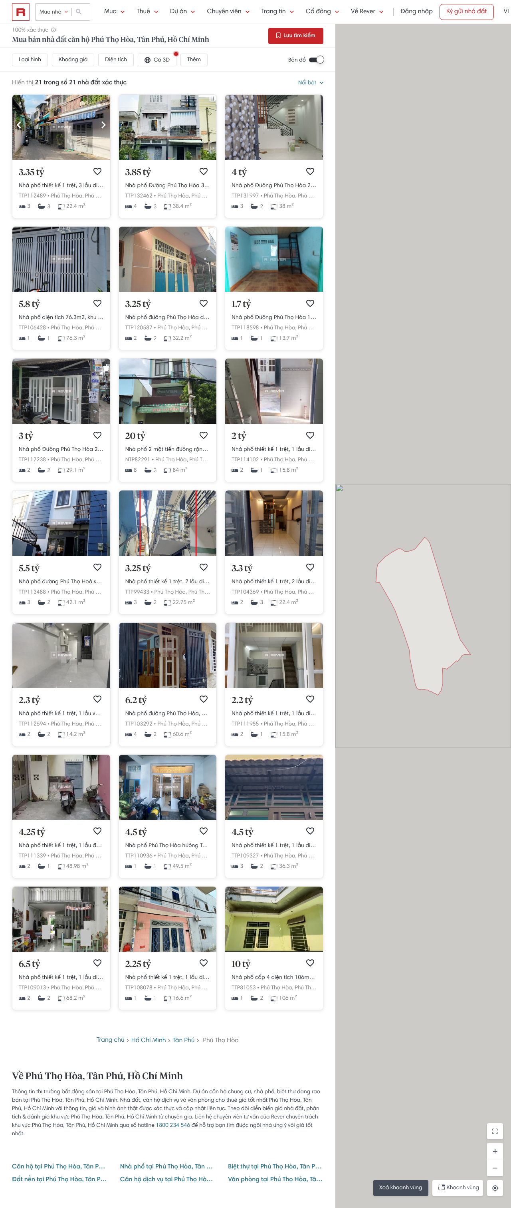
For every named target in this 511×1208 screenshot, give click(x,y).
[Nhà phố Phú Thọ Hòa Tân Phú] (168, 818)
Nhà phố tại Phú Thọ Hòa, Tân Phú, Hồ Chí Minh (168, 1167)
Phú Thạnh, (311, 196)
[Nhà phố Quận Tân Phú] (61, 290)
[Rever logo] (21, 12)
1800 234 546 (173, 1125)
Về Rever (363, 12)
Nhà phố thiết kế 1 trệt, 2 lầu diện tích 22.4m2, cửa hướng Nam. (274, 582)
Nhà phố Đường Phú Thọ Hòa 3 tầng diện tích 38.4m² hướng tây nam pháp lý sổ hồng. (167, 186)
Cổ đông (318, 12)
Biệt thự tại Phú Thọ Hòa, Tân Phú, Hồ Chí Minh (275, 1167)
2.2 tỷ (242, 700)
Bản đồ (297, 60)
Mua (110, 12)
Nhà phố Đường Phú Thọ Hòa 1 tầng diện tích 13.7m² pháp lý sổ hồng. (274, 318)
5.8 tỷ (29, 304)
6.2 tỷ (136, 700)
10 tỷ (241, 964)
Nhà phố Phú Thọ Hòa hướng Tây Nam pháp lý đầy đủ (167, 846)
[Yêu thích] (97, 171)
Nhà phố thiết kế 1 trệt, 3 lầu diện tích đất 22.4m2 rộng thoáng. (61, 186)
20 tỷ (135, 436)
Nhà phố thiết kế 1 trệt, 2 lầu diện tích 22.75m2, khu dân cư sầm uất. (167, 582)
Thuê (143, 12)
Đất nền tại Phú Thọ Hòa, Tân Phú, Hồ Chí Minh (59, 1180)
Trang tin (273, 12)
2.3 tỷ (29, 700)
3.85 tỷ (138, 172)
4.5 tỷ (136, 832)
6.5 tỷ (29, 964)
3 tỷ (26, 436)
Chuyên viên (224, 12)
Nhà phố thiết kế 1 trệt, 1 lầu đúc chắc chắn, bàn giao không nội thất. (61, 846)
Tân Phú (184, 1041)
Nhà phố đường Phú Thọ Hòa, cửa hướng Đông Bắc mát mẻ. (167, 714)
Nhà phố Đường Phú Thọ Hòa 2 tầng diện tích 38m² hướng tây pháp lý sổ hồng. (274, 186)
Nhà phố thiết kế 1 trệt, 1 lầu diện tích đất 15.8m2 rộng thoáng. (274, 450)
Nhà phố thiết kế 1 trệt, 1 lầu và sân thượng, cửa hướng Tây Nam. (61, 714)
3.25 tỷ (138, 304)
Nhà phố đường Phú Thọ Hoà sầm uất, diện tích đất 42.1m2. (61, 582)
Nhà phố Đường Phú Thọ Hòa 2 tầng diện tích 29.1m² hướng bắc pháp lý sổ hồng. (61, 450)
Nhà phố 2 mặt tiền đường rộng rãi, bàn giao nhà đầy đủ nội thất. (167, 450)
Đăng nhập (416, 12)
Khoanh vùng (463, 1188)
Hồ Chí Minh (148, 1041)
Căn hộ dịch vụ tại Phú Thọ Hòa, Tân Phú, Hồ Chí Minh (168, 1180)
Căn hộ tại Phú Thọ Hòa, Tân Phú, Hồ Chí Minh (59, 1167)
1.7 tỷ (241, 304)
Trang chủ (111, 1040)
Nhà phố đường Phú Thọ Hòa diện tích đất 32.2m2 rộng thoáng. (167, 318)
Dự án (178, 12)
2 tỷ (239, 436)
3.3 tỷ (242, 568)
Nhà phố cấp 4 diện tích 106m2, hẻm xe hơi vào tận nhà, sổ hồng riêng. (274, 978)
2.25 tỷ (138, 964)
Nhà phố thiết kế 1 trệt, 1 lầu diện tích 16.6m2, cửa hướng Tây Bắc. (167, 978)
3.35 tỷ (31, 172)
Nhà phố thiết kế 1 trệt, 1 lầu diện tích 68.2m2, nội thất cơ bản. (61, 978)
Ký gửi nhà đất (466, 12)
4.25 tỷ (32, 832)
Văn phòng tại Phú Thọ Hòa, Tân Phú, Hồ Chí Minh (275, 1180)
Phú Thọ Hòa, (67, 196)
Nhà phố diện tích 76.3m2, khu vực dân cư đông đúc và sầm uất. (61, 318)
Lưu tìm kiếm (298, 36)
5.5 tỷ (29, 568)
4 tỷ (239, 172)
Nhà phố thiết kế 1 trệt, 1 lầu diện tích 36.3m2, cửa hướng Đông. (274, 846)
